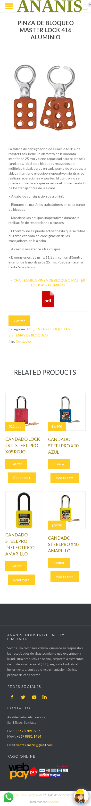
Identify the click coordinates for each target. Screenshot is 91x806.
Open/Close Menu (9, 6)
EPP (30, 329)
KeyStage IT (54, 802)
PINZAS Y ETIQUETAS (52, 329)
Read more (21, 580)
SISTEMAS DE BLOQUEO (28, 335)
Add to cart (21, 477)
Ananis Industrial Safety (21, 795)
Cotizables (24, 341)
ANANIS (50, 6)
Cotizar (19, 321)
